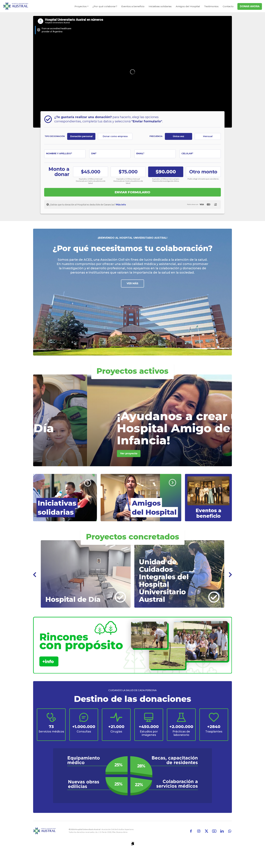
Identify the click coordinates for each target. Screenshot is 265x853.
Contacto (228, 6)
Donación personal (81, 136)
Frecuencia (156, 136)
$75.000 (128, 172)
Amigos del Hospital (188, 6)
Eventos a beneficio (132, 6)
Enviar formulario (132, 192)
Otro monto (203, 172)
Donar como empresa (115, 136)
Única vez (178, 136)
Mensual (208, 136)
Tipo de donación (55, 136)
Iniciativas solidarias (160, 6)
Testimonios (211, 6)
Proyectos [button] (81, 6)
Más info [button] (121, 204)
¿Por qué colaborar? (104, 6)
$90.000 (166, 172)
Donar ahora (249, 6)
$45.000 (90, 172)
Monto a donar (58, 171)
